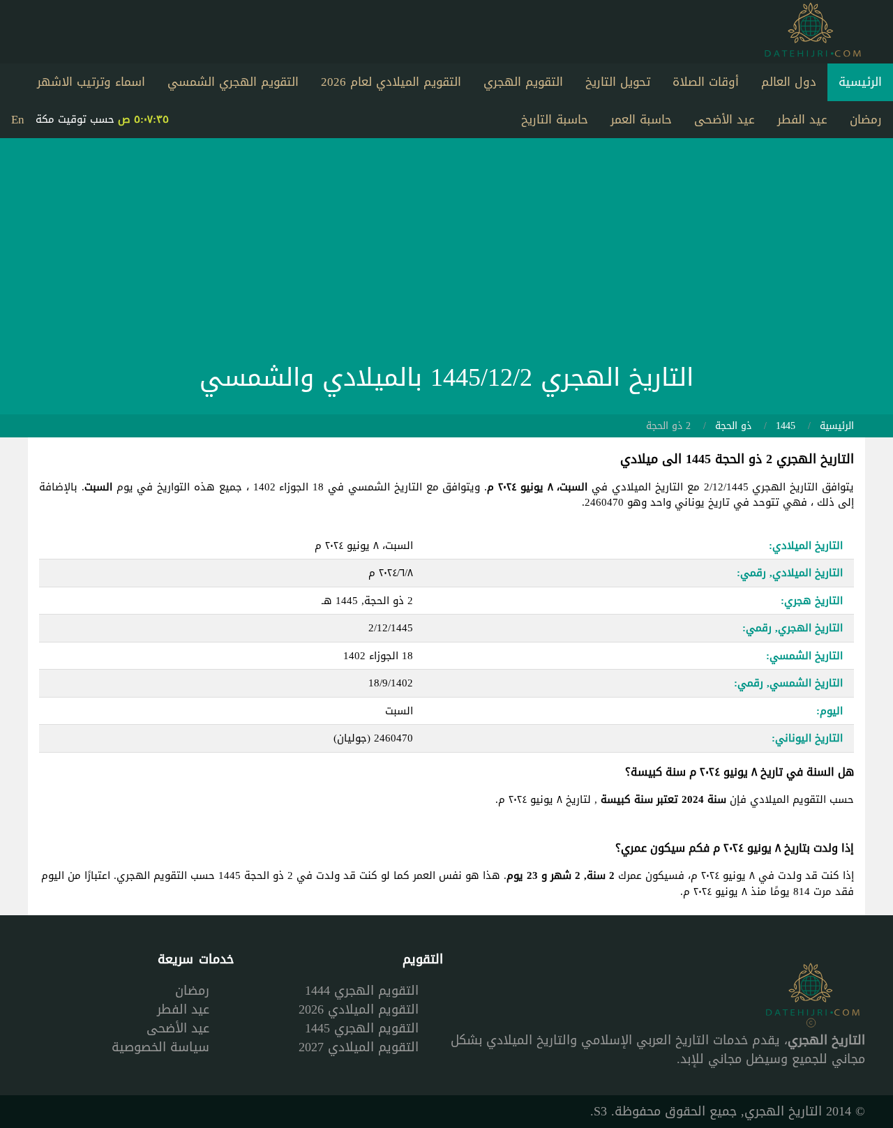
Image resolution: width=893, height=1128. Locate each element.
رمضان (866, 119)
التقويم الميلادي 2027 (359, 1047)
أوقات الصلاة (706, 81)
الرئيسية (860, 81)
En (17, 119)
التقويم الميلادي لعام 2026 (391, 81)
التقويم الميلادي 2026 (359, 1009)
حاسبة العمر (641, 119)
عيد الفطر (802, 119)
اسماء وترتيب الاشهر (91, 81)
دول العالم (788, 81)
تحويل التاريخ (617, 81)
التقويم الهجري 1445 (362, 1028)
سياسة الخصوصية (160, 1047)
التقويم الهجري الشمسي (233, 81)
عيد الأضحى (724, 119)
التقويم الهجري (523, 81)
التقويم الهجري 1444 (362, 990)
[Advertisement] (446, 254)
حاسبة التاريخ (554, 119)
